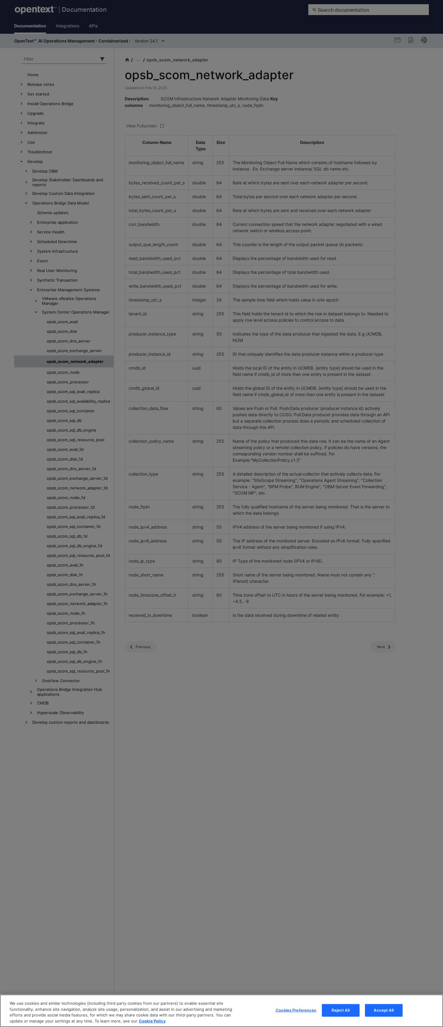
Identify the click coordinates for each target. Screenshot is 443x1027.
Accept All (383, 1010)
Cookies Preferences (296, 1010)
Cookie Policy (152, 1020)
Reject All (340, 1010)
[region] (221, 1010)
